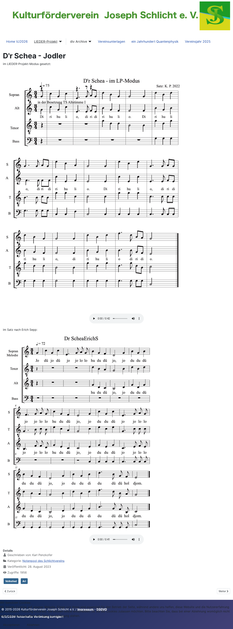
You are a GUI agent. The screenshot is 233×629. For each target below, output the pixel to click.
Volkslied (11, 581)
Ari (24, 581)
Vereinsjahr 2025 (198, 41)
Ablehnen (33, 625)
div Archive (78, 41)
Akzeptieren (11, 625)
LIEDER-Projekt (45, 41)
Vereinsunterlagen (111, 41)
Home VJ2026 (17, 41)
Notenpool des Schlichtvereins (43, 561)
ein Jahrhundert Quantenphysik (155, 41)
